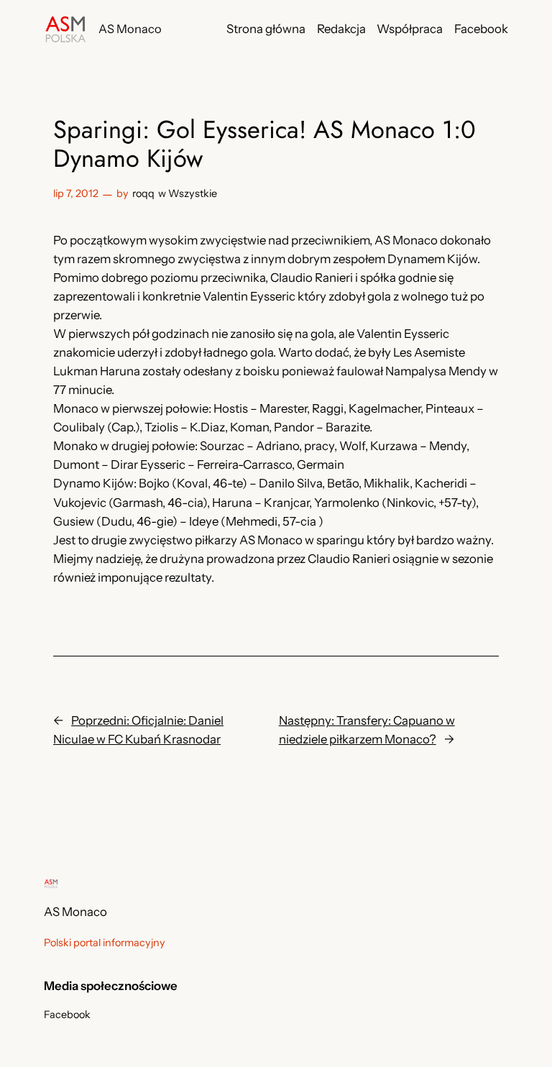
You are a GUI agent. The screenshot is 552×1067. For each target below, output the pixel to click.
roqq (143, 193)
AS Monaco (130, 29)
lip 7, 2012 (75, 193)
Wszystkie (192, 193)
